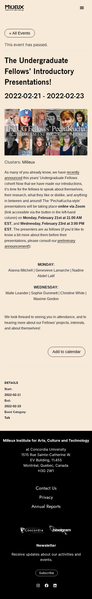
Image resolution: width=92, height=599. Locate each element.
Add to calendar (66, 352)
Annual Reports (46, 506)
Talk (7, 417)
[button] (82, 7)
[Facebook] (46, 585)
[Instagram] (38, 585)
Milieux (28, 162)
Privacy (46, 497)
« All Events (19, 33)
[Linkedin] (55, 585)
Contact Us (46, 488)
